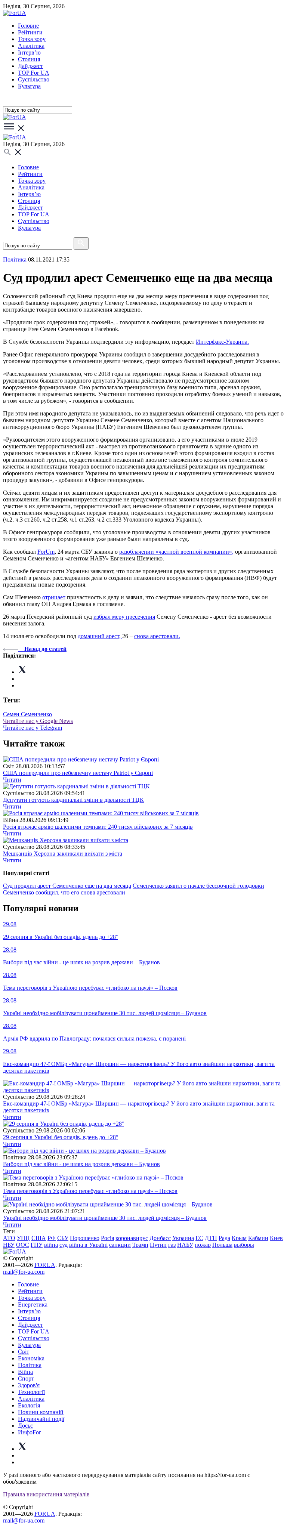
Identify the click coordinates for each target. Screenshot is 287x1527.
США (38, 1238)
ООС (22, 1245)
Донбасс (160, 1238)
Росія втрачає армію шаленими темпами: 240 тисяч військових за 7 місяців (98, 826)
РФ (51, 1238)
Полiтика (15, 259)
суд (63, 1245)
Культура (29, 86)
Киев (276, 1238)
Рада (224, 1238)
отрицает (53, 597)
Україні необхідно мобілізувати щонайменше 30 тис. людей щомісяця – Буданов (105, 1218)
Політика (29, 1365)
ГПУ (37, 1245)
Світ (23, 1351)
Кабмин (258, 1238)
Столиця (29, 59)
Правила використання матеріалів (46, 1494)
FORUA (44, 1265)
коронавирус (131, 1238)
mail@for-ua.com (23, 1271)
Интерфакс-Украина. (222, 342)
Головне (28, 25)
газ (172, 1245)
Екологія (29, 1405)
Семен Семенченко (27, 714)
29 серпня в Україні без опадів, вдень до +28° (60, 1137)
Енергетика (32, 1304)
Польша (222, 1245)
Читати (12, 779)
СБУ (62, 1238)
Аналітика (31, 46)
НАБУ (185, 1245)
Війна (25, 1372)
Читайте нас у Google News (38, 721)
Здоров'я (29, 1385)
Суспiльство (33, 79)
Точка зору (32, 39)
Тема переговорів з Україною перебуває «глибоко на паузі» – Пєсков (90, 1191)
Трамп (140, 1245)
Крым (239, 1238)
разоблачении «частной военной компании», (176, 551)
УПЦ (23, 1238)
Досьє (25, 1425)
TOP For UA (33, 72)
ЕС (199, 1238)
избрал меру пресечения (124, 616)
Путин (158, 1245)
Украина (183, 1238)
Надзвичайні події (41, 1419)
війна (51, 1245)
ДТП (211, 1238)
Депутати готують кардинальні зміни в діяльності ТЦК (73, 800)
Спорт (26, 1378)
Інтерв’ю (29, 52)
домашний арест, (100, 636)
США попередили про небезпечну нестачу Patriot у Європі (78, 773)
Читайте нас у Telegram (32, 727)
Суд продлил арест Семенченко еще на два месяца (67, 885)
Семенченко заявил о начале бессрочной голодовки (198, 885)
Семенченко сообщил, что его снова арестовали (64, 892)
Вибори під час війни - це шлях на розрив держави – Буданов (81, 1164)
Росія (107, 1238)
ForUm (46, 551)
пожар (203, 1245)
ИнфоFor (29, 1432)
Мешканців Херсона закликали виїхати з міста (62, 853)
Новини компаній (41, 1412)
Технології (31, 1392)
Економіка (31, 1358)
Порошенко (84, 1238)
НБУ (9, 1245)
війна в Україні (88, 1245)
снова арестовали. (157, 636)
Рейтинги (30, 32)
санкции (120, 1245)
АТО (9, 1238)
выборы (244, 1245)
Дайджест (30, 66)
